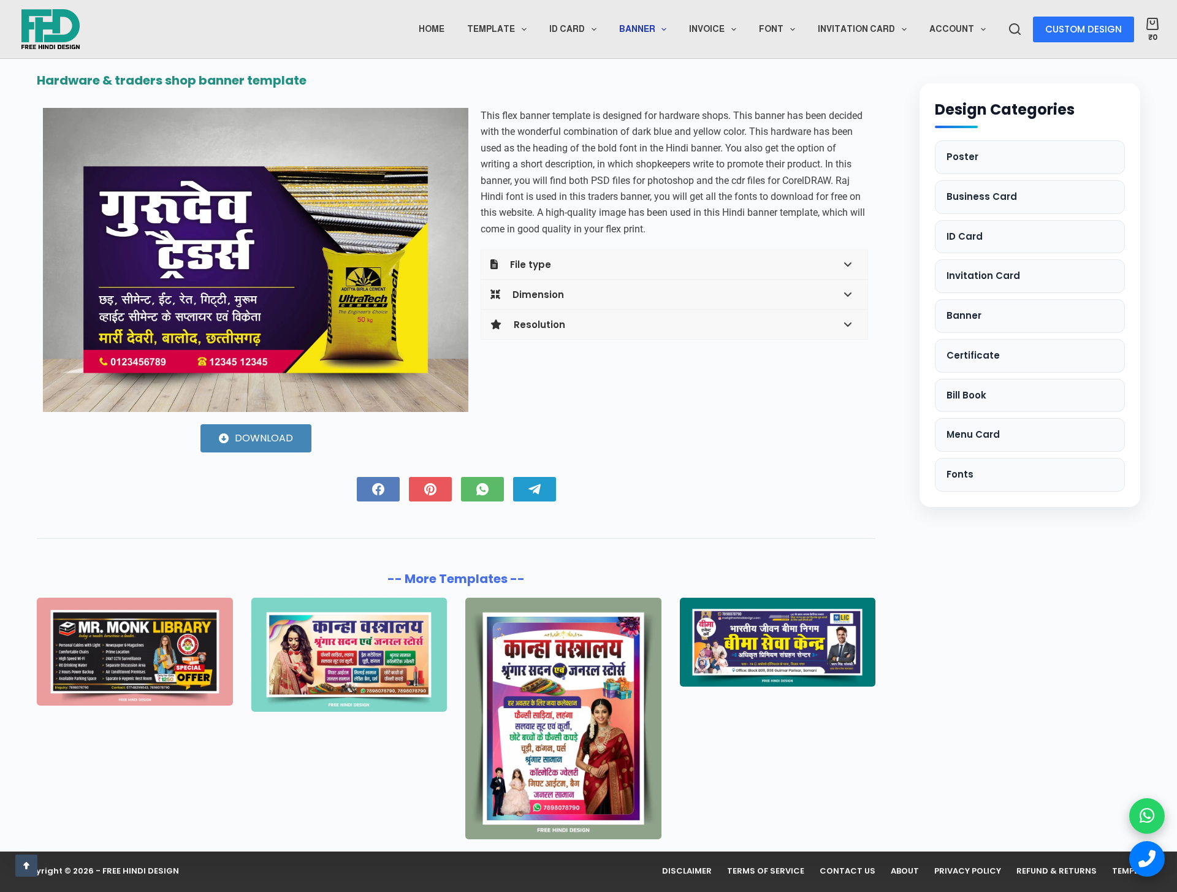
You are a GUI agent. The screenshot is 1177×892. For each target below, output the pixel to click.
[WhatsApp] (482, 489)
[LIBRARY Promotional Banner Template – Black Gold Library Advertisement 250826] (135, 652)
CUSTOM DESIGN (1083, 29)
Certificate (973, 355)
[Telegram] (534, 489)
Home (431, 29)
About (905, 871)
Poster (962, 156)
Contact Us (847, 871)
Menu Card (973, 434)
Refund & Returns (1056, 871)
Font (771, 29)
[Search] (1015, 29)
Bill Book (966, 395)
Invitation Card (856, 29)
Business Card (982, 196)
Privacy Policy (967, 871)
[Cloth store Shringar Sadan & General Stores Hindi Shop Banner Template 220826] (349, 655)
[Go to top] (26, 866)
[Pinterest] (430, 489)
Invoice (707, 29)
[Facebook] (378, 489)
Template (491, 29)
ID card (567, 29)
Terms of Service (765, 871)
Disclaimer (687, 871)
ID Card (965, 236)
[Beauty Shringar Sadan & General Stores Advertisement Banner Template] (563, 718)
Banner (637, 29)
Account (951, 29)
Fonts (960, 474)
